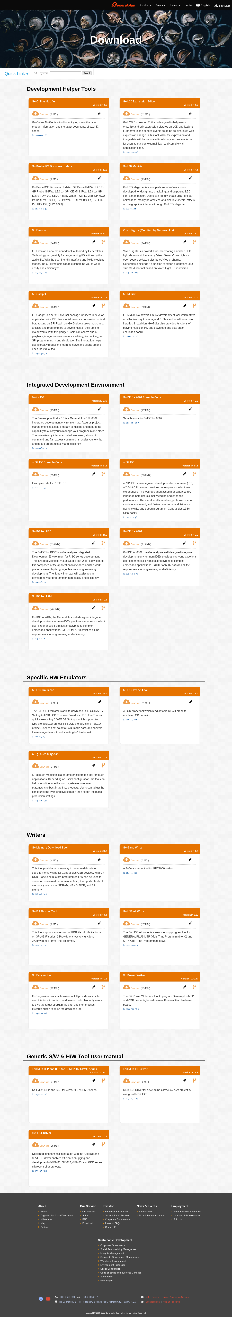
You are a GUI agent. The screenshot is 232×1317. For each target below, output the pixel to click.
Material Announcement (152, 1215)
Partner (45, 1227)
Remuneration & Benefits (187, 1211)
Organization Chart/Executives (57, 1215)
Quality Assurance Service (175, 1297)
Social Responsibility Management (118, 1249)
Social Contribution (110, 1268)
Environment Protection (113, 1264)
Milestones (46, 1219)
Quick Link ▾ (16, 73)
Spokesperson (153, 1302)
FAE (84, 1219)
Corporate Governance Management (120, 1257)
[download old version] (103, 241)
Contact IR (111, 1227)
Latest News (145, 1211)
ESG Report (106, 1280)
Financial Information (116, 1211)
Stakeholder (106, 1276)
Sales (85, 1215)
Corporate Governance (117, 1219)
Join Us (178, 1219)
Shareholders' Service (117, 1215)
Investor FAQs (112, 1223)
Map (43, 1223)
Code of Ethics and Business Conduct (120, 1272)
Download (87, 1223)
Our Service (88, 1211)
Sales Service (152, 1297)
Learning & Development (187, 1215)
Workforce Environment (113, 1261)
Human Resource (171, 1302)
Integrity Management (112, 1253)
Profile (44, 1211)
